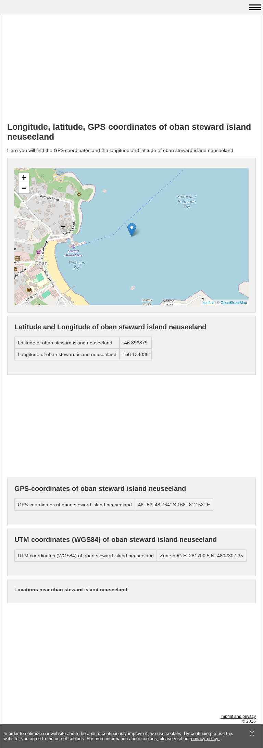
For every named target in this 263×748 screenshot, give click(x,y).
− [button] (24, 188)
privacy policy (205, 738)
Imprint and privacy (238, 716)
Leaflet (208, 302)
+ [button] (24, 177)
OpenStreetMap (234, 302)
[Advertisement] (131, 69)
